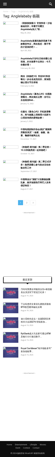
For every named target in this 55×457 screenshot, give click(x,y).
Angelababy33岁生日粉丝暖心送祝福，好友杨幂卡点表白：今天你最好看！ (36, 61)
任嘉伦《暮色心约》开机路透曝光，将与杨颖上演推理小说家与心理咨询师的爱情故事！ (36, 114)
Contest (26, 448)
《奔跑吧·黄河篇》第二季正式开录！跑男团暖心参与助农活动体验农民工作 (36, 164)
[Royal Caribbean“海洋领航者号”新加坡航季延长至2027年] (10, 352)
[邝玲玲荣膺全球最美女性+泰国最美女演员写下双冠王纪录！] (10, 293)
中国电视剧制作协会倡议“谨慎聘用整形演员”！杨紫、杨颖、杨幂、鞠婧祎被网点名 (36, 132)
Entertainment (21, 444)
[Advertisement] (27, 242)
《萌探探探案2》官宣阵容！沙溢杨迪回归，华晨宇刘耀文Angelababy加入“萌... (36, 26)
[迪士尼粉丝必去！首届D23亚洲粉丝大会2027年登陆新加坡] (10, 322)
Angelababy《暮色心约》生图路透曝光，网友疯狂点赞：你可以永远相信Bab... (36, 97)
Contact (36, 448)
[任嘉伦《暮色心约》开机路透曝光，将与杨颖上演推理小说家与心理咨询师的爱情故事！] (10, 115)
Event (18, 448)
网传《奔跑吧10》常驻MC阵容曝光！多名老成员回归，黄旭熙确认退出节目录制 (36, 79)
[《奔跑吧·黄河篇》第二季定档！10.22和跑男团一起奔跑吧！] (10, 150)
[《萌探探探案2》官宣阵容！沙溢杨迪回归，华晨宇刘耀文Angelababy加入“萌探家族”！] (10, 27)
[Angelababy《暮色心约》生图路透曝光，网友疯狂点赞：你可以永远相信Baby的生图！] (10, 97)
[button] (5, 4)
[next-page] (33, 202)
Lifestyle (33, 444)
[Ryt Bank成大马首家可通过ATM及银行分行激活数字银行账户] (10, 337)
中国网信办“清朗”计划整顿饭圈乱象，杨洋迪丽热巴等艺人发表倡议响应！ (36, 182)
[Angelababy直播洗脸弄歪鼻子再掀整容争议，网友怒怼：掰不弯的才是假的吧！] (10, 44)
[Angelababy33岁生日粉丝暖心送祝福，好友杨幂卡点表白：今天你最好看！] (10, 62)
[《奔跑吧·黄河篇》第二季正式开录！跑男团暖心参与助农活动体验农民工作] (10, 165)
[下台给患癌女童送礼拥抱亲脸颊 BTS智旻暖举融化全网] (10, 307)
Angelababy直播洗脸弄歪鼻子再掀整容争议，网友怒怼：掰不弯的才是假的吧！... (36, 44)
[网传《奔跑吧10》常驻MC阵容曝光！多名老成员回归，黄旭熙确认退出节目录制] (10, 80)
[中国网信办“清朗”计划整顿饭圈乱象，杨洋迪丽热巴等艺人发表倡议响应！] (10, 183)
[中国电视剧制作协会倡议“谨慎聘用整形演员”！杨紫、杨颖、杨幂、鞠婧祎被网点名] (10, 133)
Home (5, 11)
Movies (43, 444)
